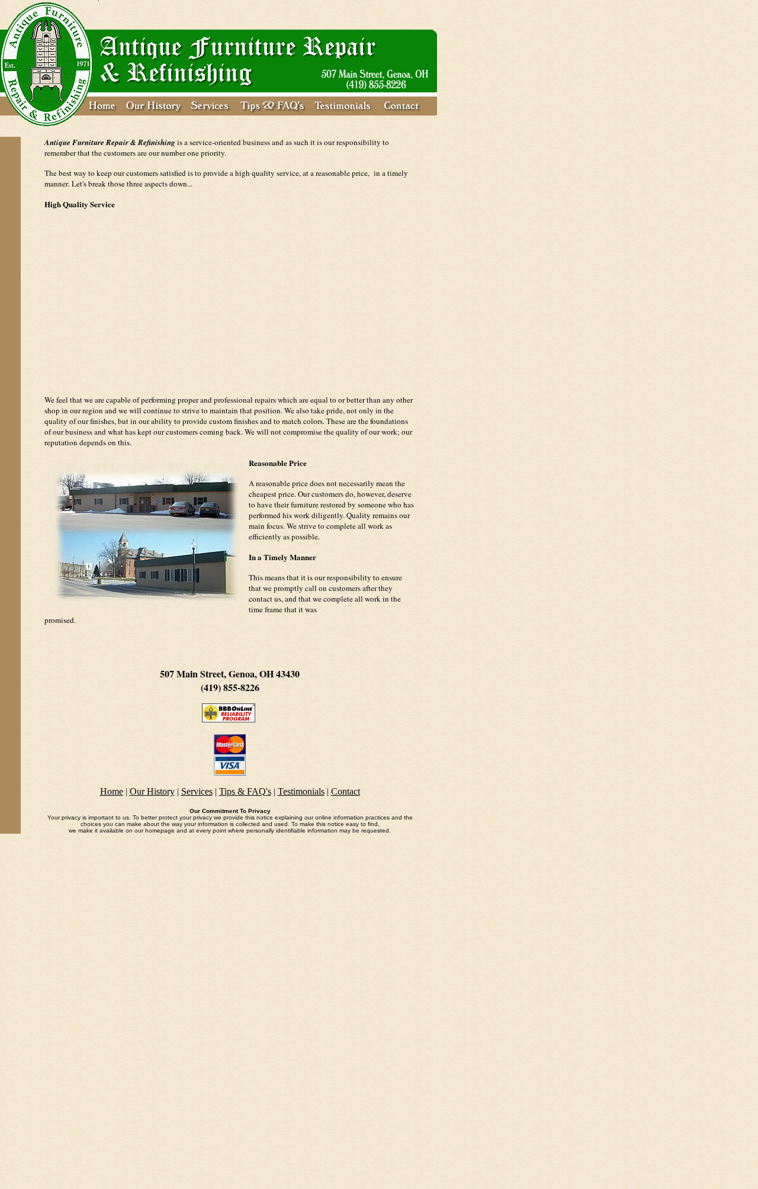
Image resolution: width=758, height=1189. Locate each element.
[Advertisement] (229, 302)
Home (111, 791)
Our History (152, 791)
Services (197, 791)
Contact (345, 791)
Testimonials (301, 791)
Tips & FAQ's (245, 791)
